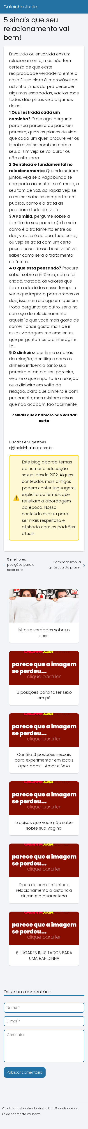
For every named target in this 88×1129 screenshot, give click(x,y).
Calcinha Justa (20, 7)
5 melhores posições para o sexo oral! (21, 564)
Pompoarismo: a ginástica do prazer (65, 565)
